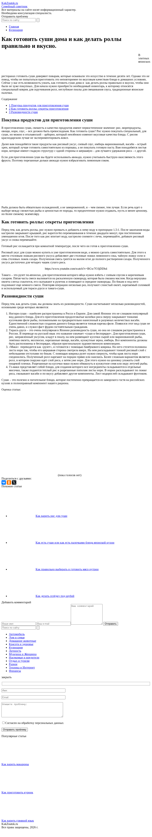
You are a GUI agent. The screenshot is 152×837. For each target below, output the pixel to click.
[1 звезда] (29, 405)
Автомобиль (17, 634)
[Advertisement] (68, 63)
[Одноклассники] (9, 482)
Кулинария (16, 647)
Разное (13, 664)
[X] (14, 482)
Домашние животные (22, 640)
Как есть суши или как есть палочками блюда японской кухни (75, 542)
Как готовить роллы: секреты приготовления (38, 108)
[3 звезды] (29, 434)
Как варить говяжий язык (17, 820)
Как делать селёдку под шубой (55, 596)
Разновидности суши (23, 112)
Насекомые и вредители (24, 657)
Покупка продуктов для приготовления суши (39, 105)
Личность (15, 650)
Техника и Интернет (22, 667)
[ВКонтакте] (3, 482)
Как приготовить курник (17, 792)
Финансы (15, 670)
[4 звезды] (85, 434)
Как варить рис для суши (51, 515)
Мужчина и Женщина (23, 654)
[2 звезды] (85, 405)
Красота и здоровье (21, 644)
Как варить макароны (15, 764)
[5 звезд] (29, 462)
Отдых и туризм (19, 660)
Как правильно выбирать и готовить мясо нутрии (67, 569)
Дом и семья (16, 637)
